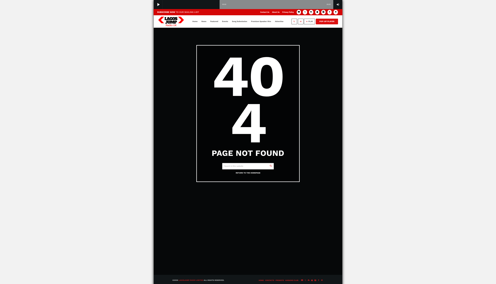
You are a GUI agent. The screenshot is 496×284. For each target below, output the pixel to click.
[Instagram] (323, 12)
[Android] (336, 12)
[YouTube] (299, 12)
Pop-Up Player (326, 21)
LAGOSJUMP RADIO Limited (191, 280)
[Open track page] (217, 4)
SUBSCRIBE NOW (178, 12)
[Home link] (171, 21)
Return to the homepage (248, 173)
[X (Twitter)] (305, 12)
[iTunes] (317, 12)
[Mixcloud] (311, 12)
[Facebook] (329, 12)
